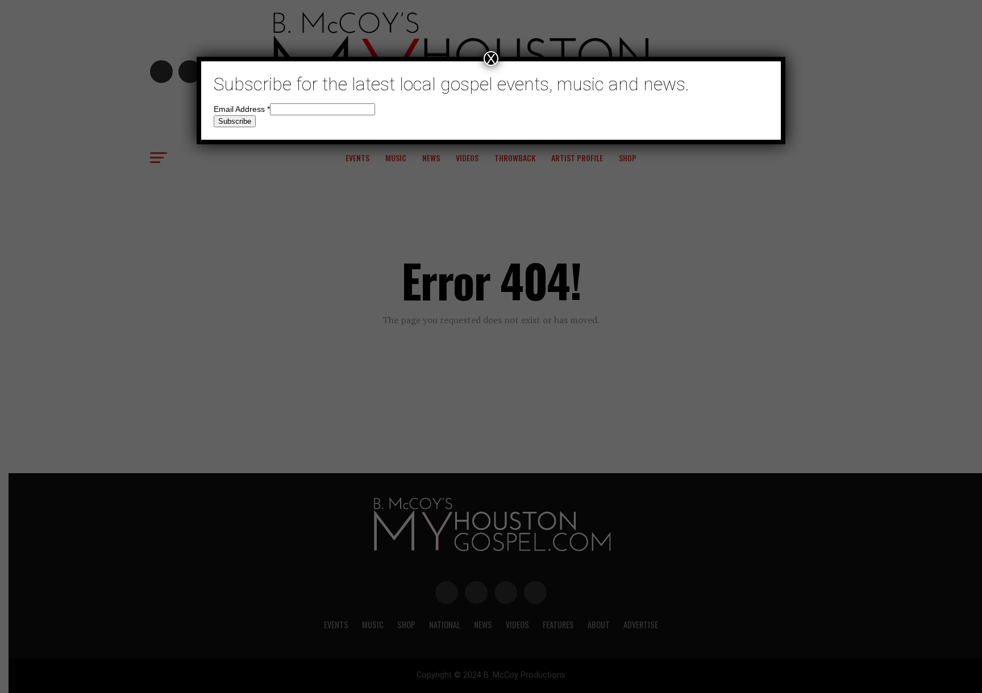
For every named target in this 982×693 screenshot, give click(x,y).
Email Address (242, 109)
